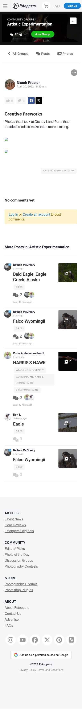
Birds (19, 287)
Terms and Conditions (50, 670)
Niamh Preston (29, 82)
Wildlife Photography (30, 370)
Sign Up (72, 6)
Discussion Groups (19, 560)
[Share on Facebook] (31, 100)
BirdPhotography (27, 390)
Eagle (18, 424)
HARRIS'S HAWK (29, 363)
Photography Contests (21, 566)
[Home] (24, 6)
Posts (45, 53)
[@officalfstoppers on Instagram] (10, 640)
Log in (13, 214)
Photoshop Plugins (19, 589)
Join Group (42, 34)
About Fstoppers (17, 607)
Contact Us (13, 613)
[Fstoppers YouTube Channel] (22, 640)
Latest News (14, 519)
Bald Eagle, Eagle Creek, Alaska (29, 277)
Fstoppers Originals (19, 530)
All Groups (20, 53)
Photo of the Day (17, 554)
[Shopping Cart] (46, 5)
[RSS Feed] (71, 640)
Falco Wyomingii (29, 321)
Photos (67, 53)
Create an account (36, 214)
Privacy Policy (27, 670)
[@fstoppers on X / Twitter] (47, 640)
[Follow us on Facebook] (35, 640)
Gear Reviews (15, 524)
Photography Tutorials (21, 583)
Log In (57, 5)
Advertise (12, 619)
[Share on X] (39, 100)
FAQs (9, 625)
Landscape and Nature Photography (30, 380)
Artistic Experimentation (29, 24)
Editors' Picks (15, 548)
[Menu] (5, 6)
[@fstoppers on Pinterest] (59, 640)
